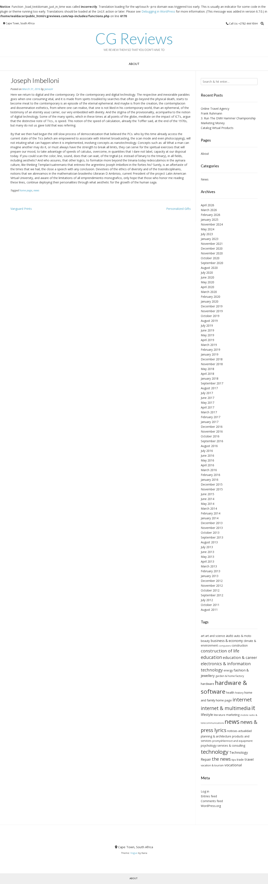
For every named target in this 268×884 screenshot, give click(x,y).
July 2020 (207, 272)
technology (214, 751)
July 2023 (207, 234)
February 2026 (210, 215)
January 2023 (209, 239)
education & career (240, 657)
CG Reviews (134, 38)
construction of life (220, 651)
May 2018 (207, 369)
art (202, 636)
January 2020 (209, 301)
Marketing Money (213, 123)
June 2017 (207, 398)
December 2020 (212, 248)
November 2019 (212, 311)
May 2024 (207, 229)
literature (219, 715)
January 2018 (209, 378)
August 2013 (209, 542)
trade (240, 760)
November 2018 (212, 364)
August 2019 (209, 321)
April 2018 (207, 374)
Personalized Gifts (178, 209)
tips (234, 760)
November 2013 (212, 528)
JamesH (48, 89)
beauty (205, 641)
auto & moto (242, 636)
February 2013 (210, 571)
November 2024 (212, 224)
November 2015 (212, 489)
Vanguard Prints (21, 209)
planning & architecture (216, 736)
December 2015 (212, 484)
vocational (233, 765)
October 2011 (210, 605)
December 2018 (212, 359)
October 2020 (210, 258)
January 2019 (209, 354)
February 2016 (210, 475)
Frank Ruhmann (211, 113)
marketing (233, 715)
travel (249, 759)
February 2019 (210, 350)
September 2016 (212, 441)
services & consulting (231, 745)
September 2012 (212, 595)
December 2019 (212, 306)
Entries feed (209, 796)
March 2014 (209, 508)
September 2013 (212, 537)
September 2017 (212, 383)
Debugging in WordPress (158, 11)
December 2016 (212, 427)
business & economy (227, 640)
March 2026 (209, 210)
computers (225, 645)
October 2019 (210, 316)
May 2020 (207, 282)
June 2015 (207, 494)
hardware (207, 684)
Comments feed (212, 801)
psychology (208, 745)
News (205, 179)
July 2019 (207, 325)
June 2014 (207, 499)
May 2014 (207, 504)
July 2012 (207, 600)
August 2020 (209, 268)
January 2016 (209, 480)
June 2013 (207, 552)
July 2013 (207, 547)
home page (25, 190)
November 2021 (212, 244)
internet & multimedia (226, 708)
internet (242, 699)
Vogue (134, 852)
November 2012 (212, 586)
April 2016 (207, 465)
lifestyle (207, 714)
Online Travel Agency (215, 109)
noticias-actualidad (239, 731)
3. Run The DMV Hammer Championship (228, 118)
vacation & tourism (212, 765)
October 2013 (210, 533)
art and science (215, 636)
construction (240, 645)
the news (221, 759)
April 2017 (207, 407)
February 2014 (210, 513)
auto (229, 635)
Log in (205, 791)
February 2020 (210, 297)
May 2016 (207, 460)
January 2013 (209, 576)
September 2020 (212, 263)
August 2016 (209, 446)
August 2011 (209, 610)
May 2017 (207, 403)
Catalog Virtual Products (217, 128)
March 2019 (209, 345)
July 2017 (207, 393)
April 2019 (207, 340)
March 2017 (209, 412)
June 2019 (207, 330)
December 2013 (212, 523)
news (36, 190)
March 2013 (209, 566)
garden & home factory (229, 676)
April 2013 (207, 561)
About (134, 64)
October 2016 (210, 436)
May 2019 (207, 335)
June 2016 (207, 455)
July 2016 (207, 451)
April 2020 (207, 287)
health (230, 693)
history (239, 693)
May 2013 (207, 557)
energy (228, 670)
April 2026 (207, 205)
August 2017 (209, 388)
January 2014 (209, 518)
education (211, 657)
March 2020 (209, 292)
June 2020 (207, 277)
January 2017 (209, 422)
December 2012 (212, 581)
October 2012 (210, 590)
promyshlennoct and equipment (232, 741)
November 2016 (212, 431)
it (253, 708)
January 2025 (209, 220)
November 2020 (212, 253)
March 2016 (209, 470)
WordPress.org (211, 806)
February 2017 (210, 417)
